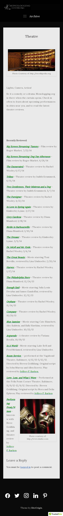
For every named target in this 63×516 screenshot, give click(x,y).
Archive (34, 16)
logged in (25, 467)
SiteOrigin (36, 508)
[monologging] (31, 7)
